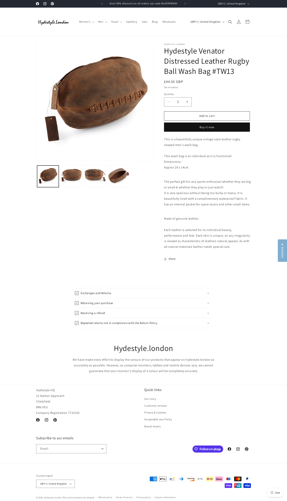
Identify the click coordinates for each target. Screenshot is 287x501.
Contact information (165, 497)
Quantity (169, 94)
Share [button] (172, 258)
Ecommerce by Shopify (82, 497)
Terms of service (124, 497)
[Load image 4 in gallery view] (119, 176)
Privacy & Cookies (155, 412)
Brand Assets (152, 426)
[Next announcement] (185, 3)
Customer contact (155, 405)
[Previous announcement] (102, 3)
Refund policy (105, 497)
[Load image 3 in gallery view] (95, 176)
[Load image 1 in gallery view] (48, 176)
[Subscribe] (102, 448)
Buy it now (207, 127)
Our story (150, 399)
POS (64, 497)
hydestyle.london (53, 497)
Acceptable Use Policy (158, 419)
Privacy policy (143, 497)
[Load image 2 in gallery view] (71, 176)
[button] (86, 22)
